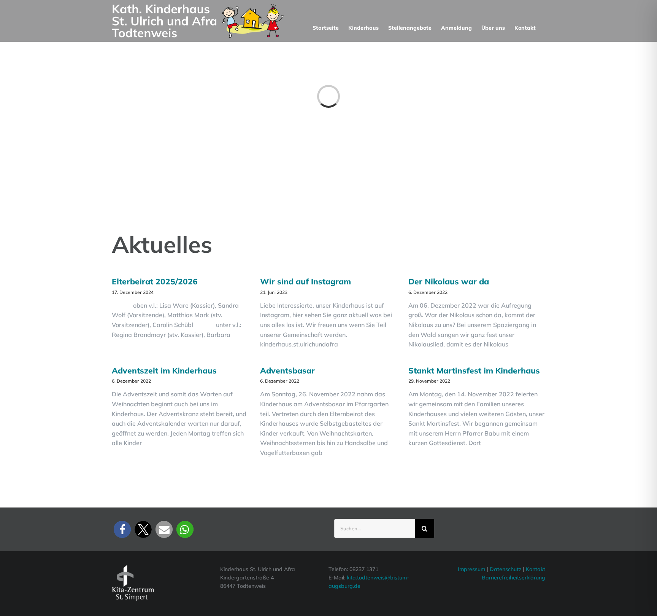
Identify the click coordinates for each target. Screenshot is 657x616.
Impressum (471, 569)
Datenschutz (506, 569)
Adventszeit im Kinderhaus (164, 370)
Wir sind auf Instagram (305, 281)
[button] (122, 529)
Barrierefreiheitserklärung (513, 577)
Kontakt (535, 569)
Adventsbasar (287, 370)
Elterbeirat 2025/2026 (155, 281)
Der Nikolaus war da (448, 281)
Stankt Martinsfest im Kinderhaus (474, 370)
